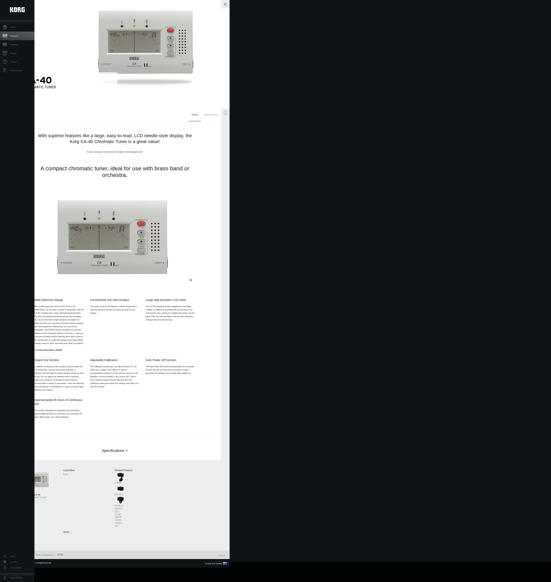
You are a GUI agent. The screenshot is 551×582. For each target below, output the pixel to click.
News (12, 556)
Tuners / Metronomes (44, 555)
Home (13, 27)
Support (13, 62)
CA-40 (60, 555)
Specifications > (115, 450)
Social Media (16, 568)
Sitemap (221, 555)
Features (14, 44)
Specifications (211, 115)
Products (14, 36)
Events (13, 53)
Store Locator (16, 70)
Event (227, 163)
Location (14, 562)
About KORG (16, 577)
